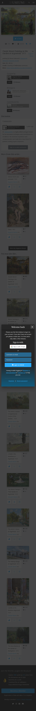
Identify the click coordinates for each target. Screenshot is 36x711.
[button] (18, 347)
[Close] (32, 327)
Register (11, 381)
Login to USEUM (18, 365)
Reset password (22, 381)
